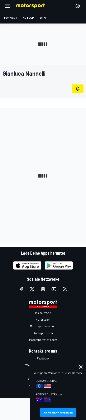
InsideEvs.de (43, 313)
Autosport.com (43, 333)
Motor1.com (43, 319)
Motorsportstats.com (43, 339)
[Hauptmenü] (7, 6)
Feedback (43, 358)
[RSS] (65, 289)
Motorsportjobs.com (43, 326)
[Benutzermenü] (77, 6)
